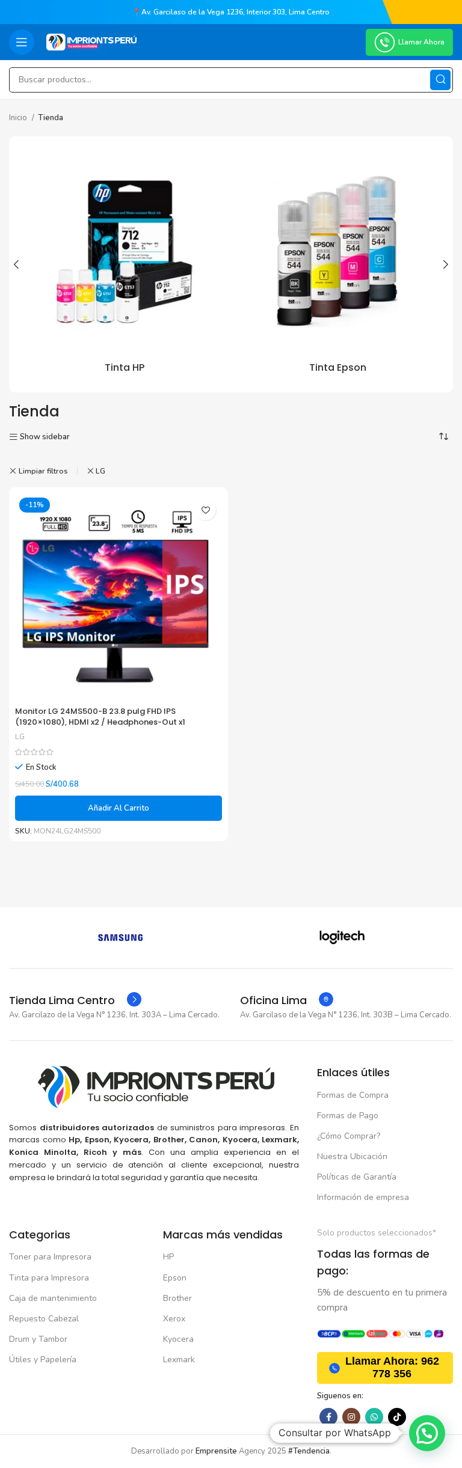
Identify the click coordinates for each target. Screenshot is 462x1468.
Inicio (19, 117)
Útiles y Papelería (42, 1359)
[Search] (440, 80)
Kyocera (178, 1339)
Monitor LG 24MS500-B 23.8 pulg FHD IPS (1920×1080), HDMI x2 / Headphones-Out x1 (100, 716)
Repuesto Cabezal (44, 1318)
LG (100, 471)
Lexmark (179, 1359)
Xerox (174, 1318)
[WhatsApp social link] (374, 1417)
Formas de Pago (347, 1115)
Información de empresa (363, 1197)
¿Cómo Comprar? (348, 1136)
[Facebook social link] (328, 1417)
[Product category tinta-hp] (124, 264)
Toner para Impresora (50, 1256)
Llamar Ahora (421, 42)
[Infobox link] (75, 1000)
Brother (177, 1298)
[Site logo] (91, 41)
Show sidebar (45, 437)
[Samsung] (120, 937)
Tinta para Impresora (49, 1278)
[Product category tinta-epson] (337, 264)
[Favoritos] (205, 509)
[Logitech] (342, 937)
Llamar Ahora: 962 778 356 (392, 1367)
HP (168, 1256)
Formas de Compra (353, 1095)
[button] (118, 808)
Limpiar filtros (43, 471)
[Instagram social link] (351, 1417)
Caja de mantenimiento (53, 1298)
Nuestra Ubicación (352, 1156)
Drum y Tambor (38, 1339)
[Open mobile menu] (21, 42)
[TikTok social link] (397, 1417)
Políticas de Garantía (356, 1177)
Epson (174, 1278)
